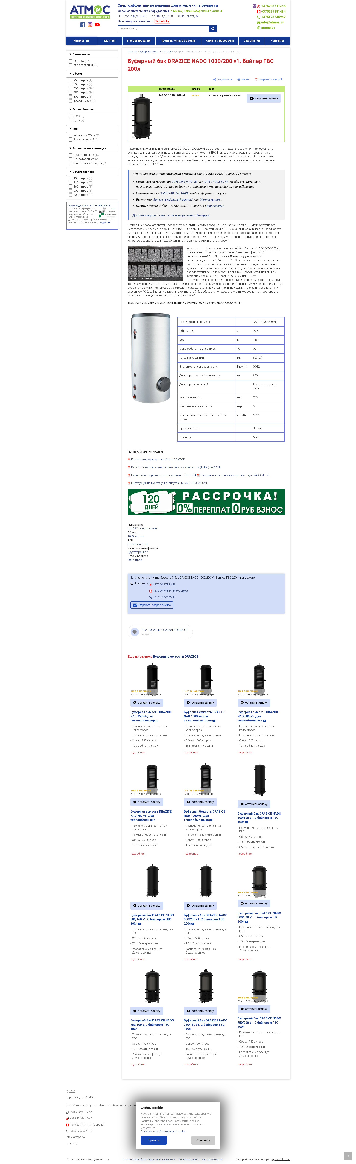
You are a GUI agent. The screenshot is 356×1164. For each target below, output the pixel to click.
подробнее (137, 752)
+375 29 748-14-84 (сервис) (170, 590)
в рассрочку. (216, 206)
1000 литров (136, 536)
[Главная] (90, 19)
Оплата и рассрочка (220, 40)
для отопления (148, 528)
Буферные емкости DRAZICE (155, 51)
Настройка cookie (212, 1159)
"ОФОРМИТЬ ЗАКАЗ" (174, 193)
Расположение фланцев (89, 148)
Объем (77, 73)
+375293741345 (273, 6)
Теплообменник (83, 109)
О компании (252, 40)
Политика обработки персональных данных (148, 1159)
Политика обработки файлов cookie (163, 1131)
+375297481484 (273, 11)
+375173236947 (273, 17)
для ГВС (133, 528)
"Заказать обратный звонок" (172, 199)
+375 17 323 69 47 (215, 182)
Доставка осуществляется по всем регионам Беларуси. (171, 215)
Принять (153, 1140)
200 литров (135, 560)
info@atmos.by (272, 22)
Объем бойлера (83, 172)
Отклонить (203, 1140)
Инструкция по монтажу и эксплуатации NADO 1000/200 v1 (169, 483)
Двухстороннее (138, 552)
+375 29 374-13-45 (163, 584)
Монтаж (109, 40)
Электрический (138, 544)
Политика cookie (188, 1159)
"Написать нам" (210, 199)
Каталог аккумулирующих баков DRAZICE (158, 459)
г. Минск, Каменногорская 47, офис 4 (196, 11)
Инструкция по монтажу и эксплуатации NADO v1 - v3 (235, 475)
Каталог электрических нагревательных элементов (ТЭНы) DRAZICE (176, 467)
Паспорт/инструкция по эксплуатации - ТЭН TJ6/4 (163, 475)
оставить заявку (266, 98)
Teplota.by (162, 21)
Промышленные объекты (178, 40)
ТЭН (75, 129)
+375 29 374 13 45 (184, 182)
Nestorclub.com (282, 1159)
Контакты (277, 40)
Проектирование (139, 40)
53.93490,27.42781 (81, 1112)
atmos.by (268, 27)
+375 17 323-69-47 (163, 597)
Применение (81, 54)
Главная (132, 51)
